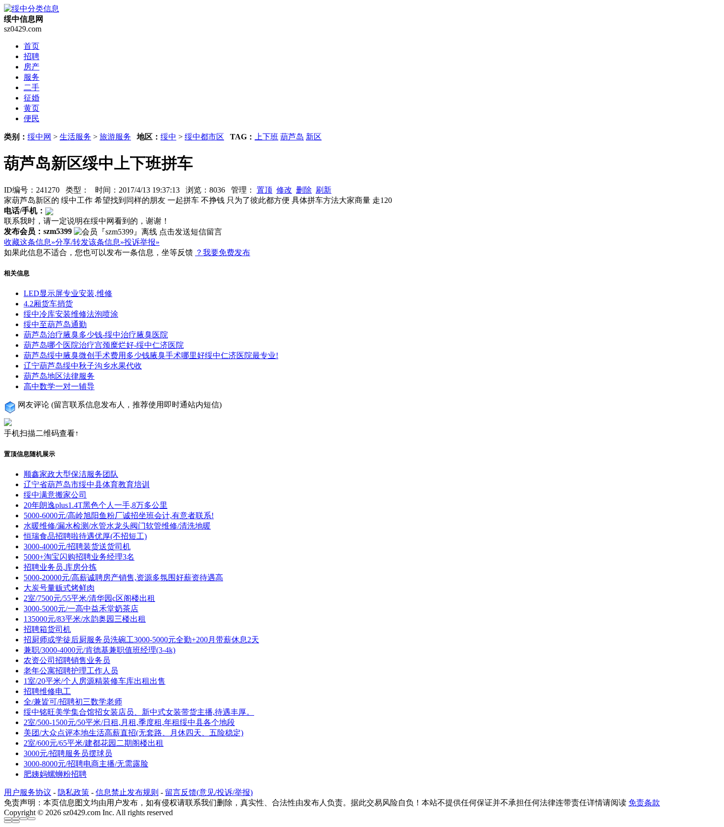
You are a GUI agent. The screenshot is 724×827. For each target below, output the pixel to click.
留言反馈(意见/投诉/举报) (209, 792)
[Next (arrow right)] (16, 821)
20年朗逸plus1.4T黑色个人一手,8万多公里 (95, 505)
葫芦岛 (292, 136)
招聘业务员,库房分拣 (60, 567)
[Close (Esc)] (8, 818)
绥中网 (39, 136)
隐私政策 (73, 792)
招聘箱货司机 (47, 629)
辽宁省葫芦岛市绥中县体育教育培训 (87, 484)
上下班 (266, 136)
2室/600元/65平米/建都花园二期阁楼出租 (94, 743)
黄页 (31, 108)
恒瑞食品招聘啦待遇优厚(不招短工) (85, 536)
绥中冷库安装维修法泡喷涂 (71, 314)
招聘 (31, 56)
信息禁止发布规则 (127, 792)
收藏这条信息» (29, 242)
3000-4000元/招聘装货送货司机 (77, 546)
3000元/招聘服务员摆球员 (68, 753)
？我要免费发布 (222, 252)
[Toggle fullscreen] (24, 818)
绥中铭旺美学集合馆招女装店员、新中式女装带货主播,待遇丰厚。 (139, 712)
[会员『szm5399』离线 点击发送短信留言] (148, 232)
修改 (284, 190)
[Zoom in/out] (31, 818)
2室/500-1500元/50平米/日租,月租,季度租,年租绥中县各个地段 (129, 722)
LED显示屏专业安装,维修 (68, 293)
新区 (314, 136)
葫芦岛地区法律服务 (59, 376)
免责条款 (644, 802)
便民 (31, 118)
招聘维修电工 (47, 691)
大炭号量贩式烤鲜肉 (59, 588)
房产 (31, 67)
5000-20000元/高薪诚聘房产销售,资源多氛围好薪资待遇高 (123, 577)
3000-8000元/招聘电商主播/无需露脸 (86, 764)
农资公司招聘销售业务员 (67, 660)
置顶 (264, 190)
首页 (31, 46)
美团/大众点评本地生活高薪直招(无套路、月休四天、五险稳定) (133, 732)
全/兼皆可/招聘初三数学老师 (73, 701)
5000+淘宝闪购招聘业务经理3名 (79, 557)
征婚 (31, 98)
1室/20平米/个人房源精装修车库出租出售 (94, 681)
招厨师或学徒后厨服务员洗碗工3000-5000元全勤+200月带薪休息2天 (141, 639)
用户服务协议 (27, 792)
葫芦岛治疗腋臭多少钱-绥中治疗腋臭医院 (96, 335)
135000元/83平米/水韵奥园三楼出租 (85, 619)
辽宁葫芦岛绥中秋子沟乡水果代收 (83, 366)
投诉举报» (142, 242)
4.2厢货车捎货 (48, 303)
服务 (31, 77)
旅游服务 (115, 136)
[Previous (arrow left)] (8, 821)
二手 (31, 87)
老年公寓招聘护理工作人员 (71, 670)
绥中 (168, 136)
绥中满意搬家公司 (55, 495)
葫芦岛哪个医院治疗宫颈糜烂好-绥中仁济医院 (104, 345)
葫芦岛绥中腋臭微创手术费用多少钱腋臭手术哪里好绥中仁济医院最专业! (151, 355)
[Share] (16, 818)
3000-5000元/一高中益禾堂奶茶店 (81, 608)
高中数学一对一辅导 (59, 386)
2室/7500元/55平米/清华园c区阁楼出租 (89, 598)
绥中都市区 (204, 136)
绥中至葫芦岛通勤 (55, 324)
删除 (304, 190)
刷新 (323, 190)
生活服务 (75, 136)
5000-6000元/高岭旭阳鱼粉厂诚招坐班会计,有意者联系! (119, 515)
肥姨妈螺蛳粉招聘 (55, 774)
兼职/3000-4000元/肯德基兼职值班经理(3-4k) (99, 650)
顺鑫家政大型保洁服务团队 (71, 474)
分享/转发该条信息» (89, 242)
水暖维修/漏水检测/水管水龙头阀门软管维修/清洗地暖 (117, 526)
